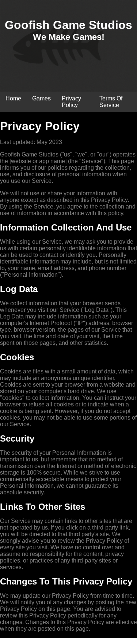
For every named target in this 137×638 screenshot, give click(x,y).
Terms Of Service (110, 101)
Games (41, 98)
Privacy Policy (71, 101)
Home (13, 98)
